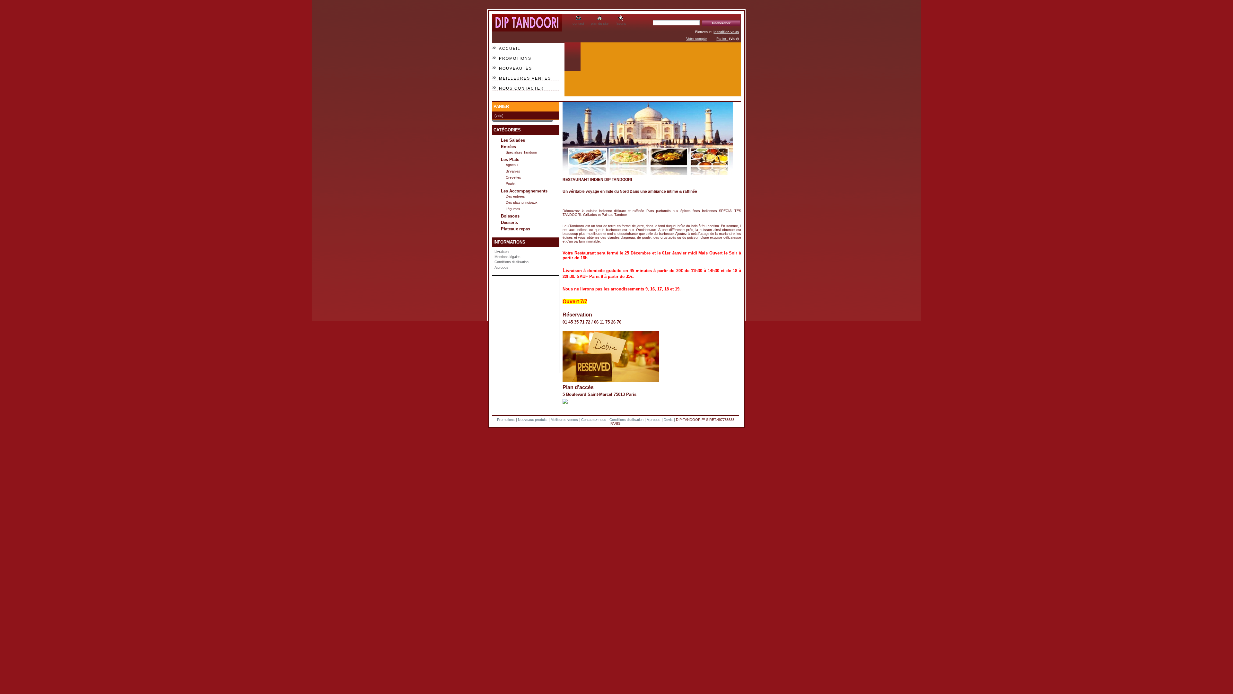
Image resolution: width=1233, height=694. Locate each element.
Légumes (513, 209)
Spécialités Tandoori (521, 152)
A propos (501, 267)
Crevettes (513, 177)
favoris (621, 23)
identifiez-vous (726, 32)
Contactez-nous (593, 420)
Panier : (722, 38)
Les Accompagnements (524, 191)
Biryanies (513, 171)
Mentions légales (507, 257)
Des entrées (515, 196)
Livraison (501, 252)
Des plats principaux (522, 202)
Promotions (515, 58)
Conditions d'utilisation (511, 262)
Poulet (510, 183)
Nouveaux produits (532, 420)
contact (578, 23)
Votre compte (696, 38)
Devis (668, 420)
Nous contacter (521, 88)
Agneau (512, 165)
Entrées (508, 146)
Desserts (509, 222)
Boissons (510, 216)
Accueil (509, 48)
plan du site (599, 23)
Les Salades (513, 140)
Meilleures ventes (525, 78)
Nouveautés (515, 68)
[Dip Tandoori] (527, 29)
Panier (501, 106)
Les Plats (510, 159)
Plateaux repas (515, 229)
